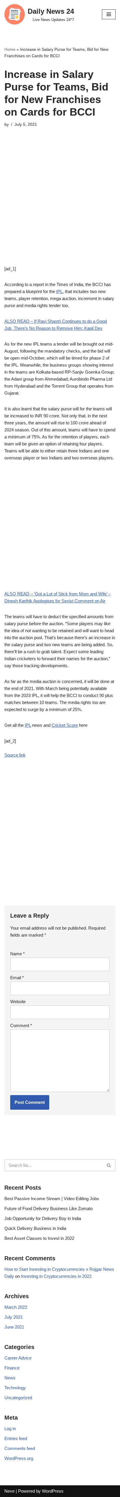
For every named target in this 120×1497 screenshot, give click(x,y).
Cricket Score (65, 725)
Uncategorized (18, 1397)
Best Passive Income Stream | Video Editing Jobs (51, 1198)
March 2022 (15, 1307)
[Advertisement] (60, 205)
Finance (12, 1367)
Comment (21, 1025)
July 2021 (13, 1317)
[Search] (109, 1165)
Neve (9, 1491)
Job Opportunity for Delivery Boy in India (42, 1218)
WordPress (52, 1491)
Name (17, 953)
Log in (10, 1428)
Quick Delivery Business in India (35, 1228)
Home (9, 49)
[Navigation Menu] (109, 14)
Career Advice (17, 1357)
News (9, 1377)
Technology (15, 1387)
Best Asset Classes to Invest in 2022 (39, 1238)
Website (18, 1001)
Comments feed (19, 1448)
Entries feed (15, 1438)
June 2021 (14, 1327)
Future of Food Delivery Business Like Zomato (48, 1208)
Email (17, 977)
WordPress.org (18, 1458)
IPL (59, 291)
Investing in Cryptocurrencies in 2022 (56, 1276)
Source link (15, 754)
